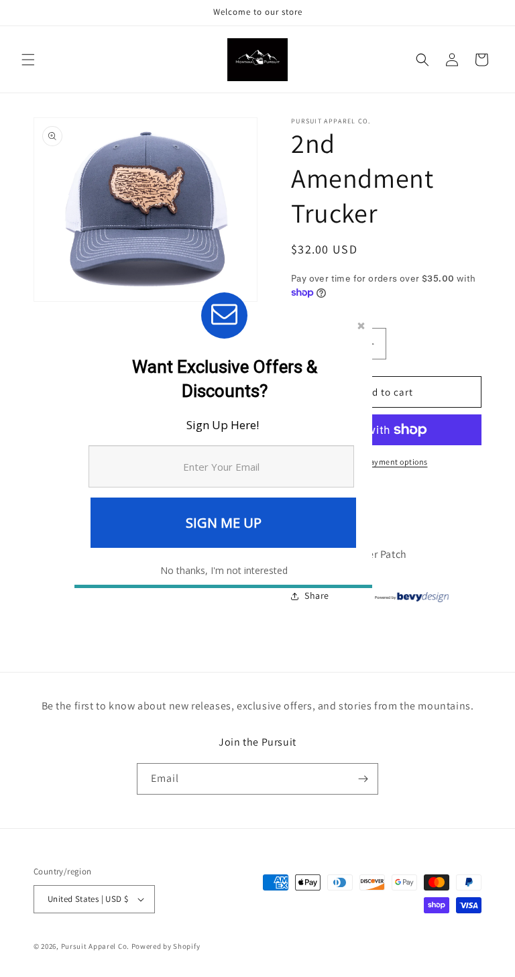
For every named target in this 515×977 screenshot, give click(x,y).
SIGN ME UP (224, 523)
